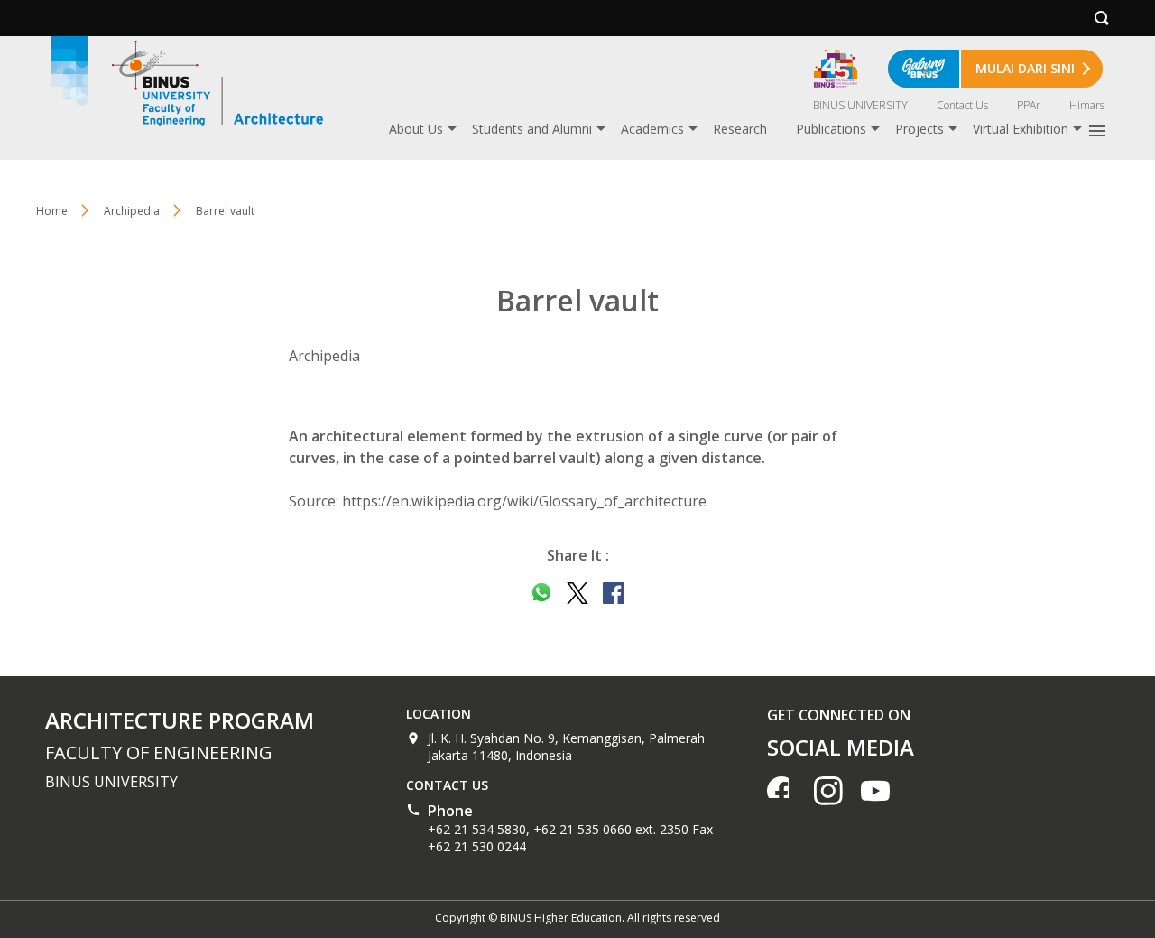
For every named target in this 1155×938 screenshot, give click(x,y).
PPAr (1028, 105)
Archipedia (132, 210)
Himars (1086, 105)
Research (740, 128)
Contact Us (962, 105)
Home (52, 210)
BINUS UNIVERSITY (860, 105)
